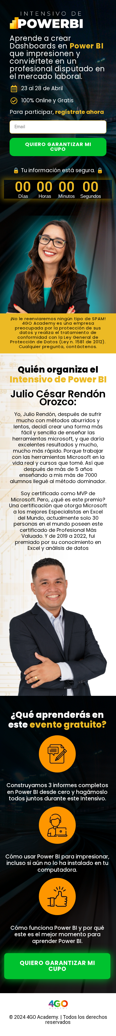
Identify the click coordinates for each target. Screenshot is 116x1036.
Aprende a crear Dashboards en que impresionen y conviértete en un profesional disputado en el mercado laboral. (57, 57)
